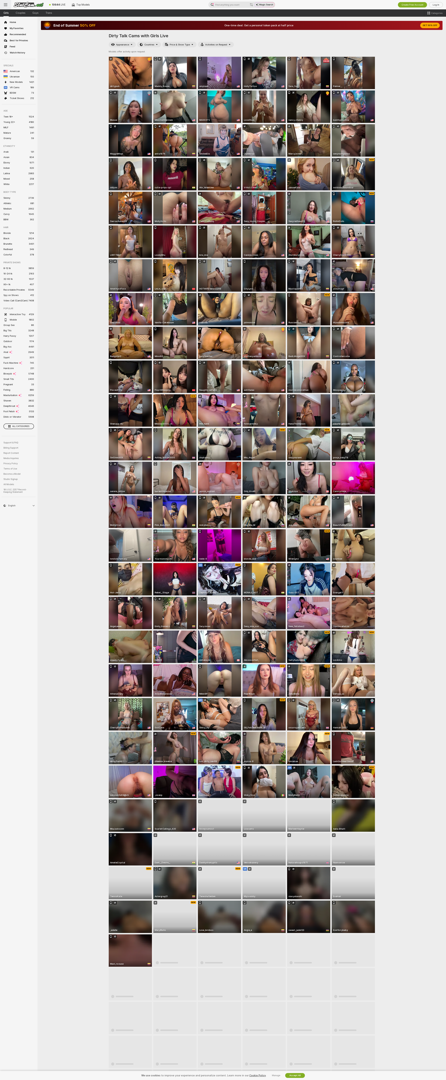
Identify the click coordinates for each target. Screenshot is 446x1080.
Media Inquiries (11, 458)
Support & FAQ (10, 442)
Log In (436, 4)
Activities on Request (216, 44)
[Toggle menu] (5, 4)
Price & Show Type (180, 44)
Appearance (122, 44)
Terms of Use (10, 469)
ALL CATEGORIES (20, 426)
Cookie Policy (257, 1075)
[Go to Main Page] (28, 4)
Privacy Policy (10, 463)
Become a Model (12, 474)
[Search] (251, 4)
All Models (8, 484)
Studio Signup (10, 479)
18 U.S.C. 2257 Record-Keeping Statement (15, 490)
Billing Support (10, 448)
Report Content (11, 453)
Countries (149, 44)
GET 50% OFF (430, 25)
